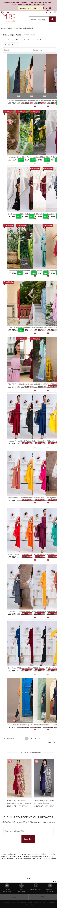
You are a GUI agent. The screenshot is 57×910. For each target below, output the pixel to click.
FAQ (42, 897)
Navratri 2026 (29, 40)
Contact (14, 897)
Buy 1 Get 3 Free (10, 45)
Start (53, 881)
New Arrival (9, 40)
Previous (10, 738)
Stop (55, 881)
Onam (18, 40)
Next (50, 742)
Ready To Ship (42, 40)
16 (49, 738)
